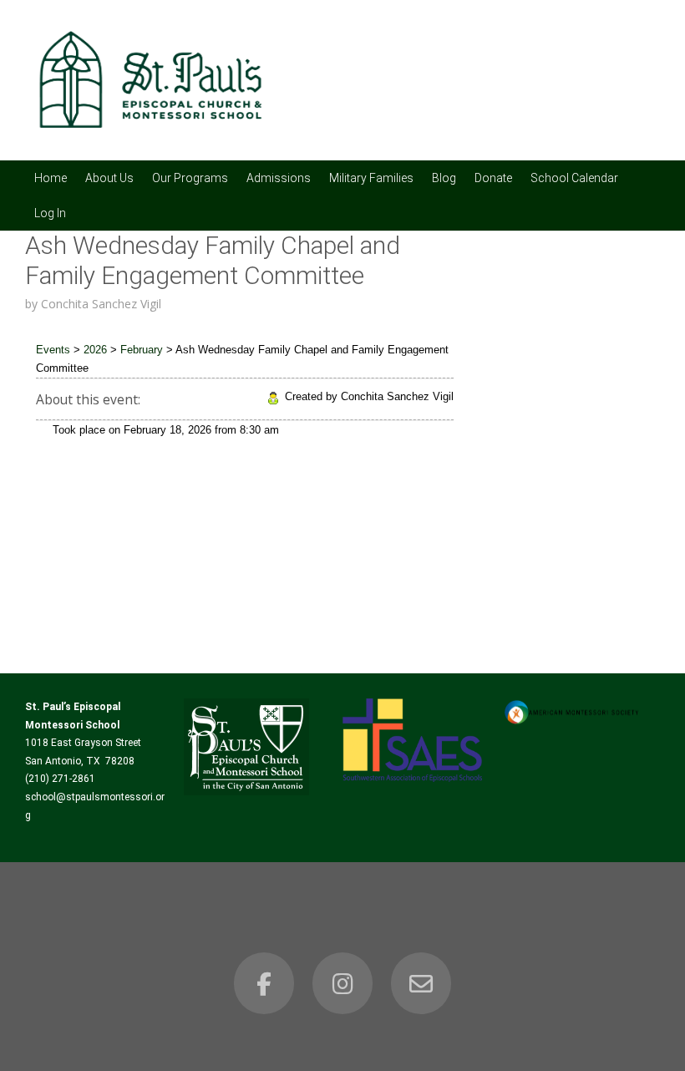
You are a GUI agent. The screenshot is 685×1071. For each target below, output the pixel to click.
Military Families (371, 178)
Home (50, 178)
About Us (109, 178)
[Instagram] (342, 983)
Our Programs (190, 178)
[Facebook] (264, 983)
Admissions (278, 178)
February (141, 349)
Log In (50, 213)
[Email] (421, 983)
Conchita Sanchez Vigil (101, 304)
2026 (95, 349)
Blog (444, 178)
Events (53, 349)
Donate (493, 178)
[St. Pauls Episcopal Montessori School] (150, 137)
